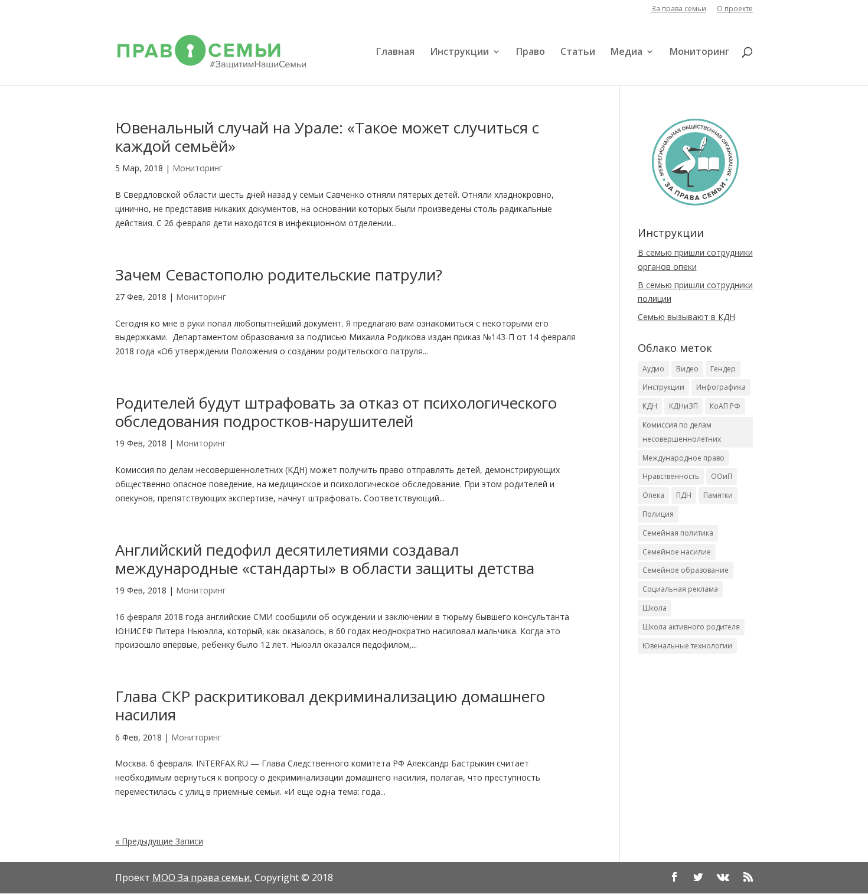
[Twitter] (698, 878)
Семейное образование (685, 570)
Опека (653, 495)
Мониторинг (699, 52)
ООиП (721, 476)
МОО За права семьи (201, 877)
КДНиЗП (683, 406)
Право (530, 52)
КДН (649, 406)
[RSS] (748, 878)
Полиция (658, 514)
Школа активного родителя (691, 627)
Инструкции (459, 52)
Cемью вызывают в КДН (686, 316)
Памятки (718, 495)
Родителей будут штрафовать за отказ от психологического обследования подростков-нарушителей (336, 412)
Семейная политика (677, 533)
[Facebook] (674, 878)
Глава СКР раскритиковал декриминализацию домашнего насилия (330, 705)
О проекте (735, 9)
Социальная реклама (680, 589)
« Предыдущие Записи (159, 841)
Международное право (683, 458)
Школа (654, 608)
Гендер (723, 369)
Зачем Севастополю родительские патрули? (278, 274)
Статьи (577, 52)
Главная (395, 52)
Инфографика (721, 387)
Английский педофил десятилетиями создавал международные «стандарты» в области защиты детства (324, 559)
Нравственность (670, 476)
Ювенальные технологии (687, 646)
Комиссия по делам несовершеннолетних (681, 432)
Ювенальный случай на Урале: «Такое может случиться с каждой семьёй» (327, 136)
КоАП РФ (725, 406)
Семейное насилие (676, 552)
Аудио (653, 369)
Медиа (626, 52)
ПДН (683, 495)
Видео (687, 369)
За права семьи (678, 9)
